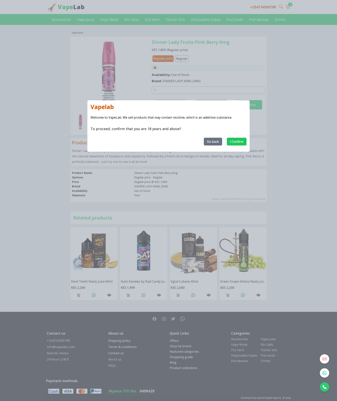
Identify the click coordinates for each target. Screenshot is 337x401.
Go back (213, 141)
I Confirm (236, 141)
